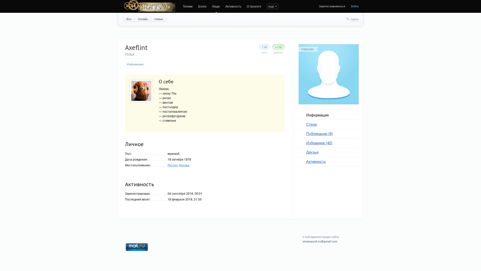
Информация (317, 114)
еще (271, 6)
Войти (354, 6)
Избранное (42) (319, 142)
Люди (216, 6)
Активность (233, 6)
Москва (184, 165)
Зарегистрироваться (332, 6)
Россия (173, 165)
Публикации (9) (319, 133)
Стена (311, 124)
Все (129, 19)
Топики (188, 6)
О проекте (254, 6)
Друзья (312, 152)
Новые (159, 19)
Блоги (202, 6)
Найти (354, 19)
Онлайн (143, 19)
